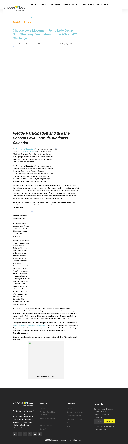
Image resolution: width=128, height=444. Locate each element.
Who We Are (55, 5)
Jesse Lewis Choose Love (25, 149)
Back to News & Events (22, 22)
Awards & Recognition (47, 418)
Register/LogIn (36, 12)
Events (43, 5)
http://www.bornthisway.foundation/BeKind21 (30, 325)
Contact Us (43, 429)
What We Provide (71, 5)
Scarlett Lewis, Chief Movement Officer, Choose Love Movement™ (38, 44)
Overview (43, 408)
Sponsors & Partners (47, 425)
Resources (70, 423)
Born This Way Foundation (27, 152)
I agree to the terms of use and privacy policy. (105, 428)
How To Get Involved (91, 5)
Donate (33, 5)
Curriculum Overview (74, 416)
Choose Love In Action (75, 412)
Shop (106, 5)
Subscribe (109, 421)
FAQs (69, 426)
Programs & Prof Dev (74, 419)
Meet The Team (45, 422)
